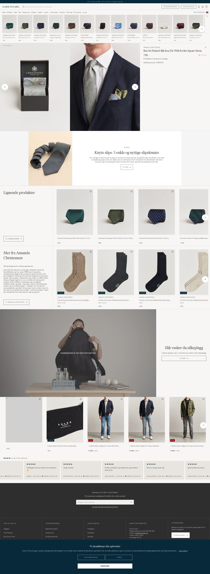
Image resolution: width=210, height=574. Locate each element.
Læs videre (183, 551)
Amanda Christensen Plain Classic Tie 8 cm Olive (115, 238)
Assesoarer (26, 12)
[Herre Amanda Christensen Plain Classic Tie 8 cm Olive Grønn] (25, 24)
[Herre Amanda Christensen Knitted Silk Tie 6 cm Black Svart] (102, 24)
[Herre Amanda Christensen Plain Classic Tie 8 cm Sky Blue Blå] (118, 24)
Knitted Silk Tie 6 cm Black (101, 37)
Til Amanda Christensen (15, 302)
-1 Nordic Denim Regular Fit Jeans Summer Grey (186, 446)
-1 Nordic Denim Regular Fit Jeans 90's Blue (103, 446)
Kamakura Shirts (55, 35)
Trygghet (6, 529)
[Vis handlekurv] (206, 7)
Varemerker (54, 12)
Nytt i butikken (7, 12)
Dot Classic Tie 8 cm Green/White (194, 37)
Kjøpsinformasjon (52, 529)
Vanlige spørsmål (52, 537)
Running (69, 12)
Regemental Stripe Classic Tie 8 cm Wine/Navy (180, 37)
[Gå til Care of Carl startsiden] (11, 7)
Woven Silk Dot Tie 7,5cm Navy (133, 37)
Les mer (126, 167)
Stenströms (85, 35)
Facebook (91, 533)
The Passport (8, 533)
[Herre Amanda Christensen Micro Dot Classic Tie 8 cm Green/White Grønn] (9, 24)
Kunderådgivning (170, 7)
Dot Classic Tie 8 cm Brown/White (70, 37)
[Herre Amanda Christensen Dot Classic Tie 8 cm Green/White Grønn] (196, 24)
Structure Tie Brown (148, 37)
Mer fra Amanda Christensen (17, 255)
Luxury (84, 12)
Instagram (91, 529)
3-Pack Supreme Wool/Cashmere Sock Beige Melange (73, 300)
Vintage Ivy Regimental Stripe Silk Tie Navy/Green (55, 37)
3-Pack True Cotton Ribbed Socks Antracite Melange (113, 300)
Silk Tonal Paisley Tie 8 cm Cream (164, 37)
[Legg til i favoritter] (90, 191)
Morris (145, 35)
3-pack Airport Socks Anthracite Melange (61, 446)
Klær (15, 12)
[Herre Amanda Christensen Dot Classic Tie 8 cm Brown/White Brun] (71, 24)
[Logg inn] (199, 6)
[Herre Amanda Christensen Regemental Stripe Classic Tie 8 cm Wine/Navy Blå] (180, 24)
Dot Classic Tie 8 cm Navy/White (39, 37)
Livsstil (46, 12)
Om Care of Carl (9, 537)
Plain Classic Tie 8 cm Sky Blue (117, 37)
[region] (105, 470)
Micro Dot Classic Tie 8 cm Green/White (9, 37)
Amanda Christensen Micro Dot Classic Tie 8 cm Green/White (74, 238)
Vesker (40, 12)
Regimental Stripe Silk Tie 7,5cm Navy (87, 37)
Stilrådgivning (188, 7)
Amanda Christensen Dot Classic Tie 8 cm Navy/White (154, 238)
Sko (19, 12)
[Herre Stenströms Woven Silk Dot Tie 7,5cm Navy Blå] (133, 24)
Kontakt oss (50, 533)
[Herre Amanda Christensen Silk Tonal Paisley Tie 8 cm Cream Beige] (165, 24)
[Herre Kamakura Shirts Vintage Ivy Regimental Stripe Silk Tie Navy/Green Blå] (56, 24)
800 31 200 (139, 535)
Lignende (19, 192)
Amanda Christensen (9, 35)
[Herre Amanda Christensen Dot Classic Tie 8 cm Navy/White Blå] (40, 24)
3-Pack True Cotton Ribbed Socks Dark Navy (154, 300)
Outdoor (62, 12)
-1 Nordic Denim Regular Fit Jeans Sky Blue (144, 446)
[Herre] (24, 419)
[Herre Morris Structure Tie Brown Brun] (149, 24)
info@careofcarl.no (141, 533)
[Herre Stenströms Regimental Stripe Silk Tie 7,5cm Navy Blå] (87, 24)
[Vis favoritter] (202, 7)
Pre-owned (77, 12)
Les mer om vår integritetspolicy (105, 507)
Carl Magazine (199, 12)
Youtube (90, 537)
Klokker (33, 12)
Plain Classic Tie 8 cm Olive (24, 37)
